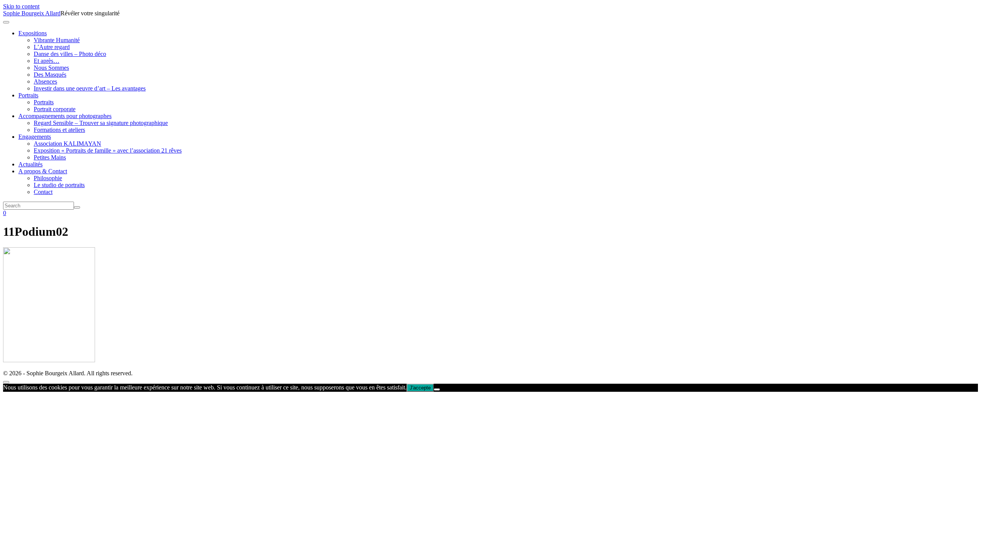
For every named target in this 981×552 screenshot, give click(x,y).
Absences (45, 81)
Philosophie (48, 178)
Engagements (34, 136)
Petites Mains (50, 157)
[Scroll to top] (6, 382)
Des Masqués (50, 74)
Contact (43, 192)
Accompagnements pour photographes (65, 116)
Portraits (28, 95)
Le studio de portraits (59, 185)
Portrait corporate (54, 109)
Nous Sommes (51, 67)
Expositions (32, 33)
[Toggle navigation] (6, 22)
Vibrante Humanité (57, 40)
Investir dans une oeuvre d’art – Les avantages (90, 88)
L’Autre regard (52, 47)
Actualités (30, 164)
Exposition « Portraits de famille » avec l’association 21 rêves (108, 150)
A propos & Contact (42, 171)
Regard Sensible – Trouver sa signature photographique (101, 123)
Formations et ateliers (59, 130)
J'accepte (420, 388)
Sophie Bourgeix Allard (32, 13)
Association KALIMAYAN (67, 143)
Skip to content (21, 6)
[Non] (437, 389)
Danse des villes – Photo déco (70, 54)
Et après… (46, 61)
